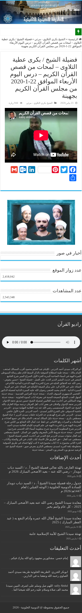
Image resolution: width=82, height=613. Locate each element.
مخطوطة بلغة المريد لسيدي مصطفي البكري (59, 446)
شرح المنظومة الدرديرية (62, 429)
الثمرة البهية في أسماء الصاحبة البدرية (62, 376)
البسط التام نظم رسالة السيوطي (17, 372)
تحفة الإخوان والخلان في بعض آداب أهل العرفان (49, 404)
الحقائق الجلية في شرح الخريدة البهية (48, 383)
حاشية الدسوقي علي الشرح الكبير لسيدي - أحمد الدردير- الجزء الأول (47, 411)
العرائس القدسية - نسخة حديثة (17, 394)
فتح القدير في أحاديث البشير (36, 436)
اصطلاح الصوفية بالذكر (45, 372)
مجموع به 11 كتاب (60, 443)
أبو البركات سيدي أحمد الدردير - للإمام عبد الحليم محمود (53, 369)
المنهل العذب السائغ (71, 397)
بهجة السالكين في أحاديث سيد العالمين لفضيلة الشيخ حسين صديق (48, 401)
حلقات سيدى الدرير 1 (24, 415)
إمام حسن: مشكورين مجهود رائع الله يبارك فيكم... (38, 558)
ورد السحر (62, 450)
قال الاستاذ (43, 439)
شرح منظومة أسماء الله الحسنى (33, 429)
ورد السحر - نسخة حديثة (44, 450)
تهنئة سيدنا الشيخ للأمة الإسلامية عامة (55, 534)
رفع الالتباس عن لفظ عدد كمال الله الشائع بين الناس (35, 422)
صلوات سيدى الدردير (61, 436)
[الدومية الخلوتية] (41, 12)
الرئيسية (73, 39)
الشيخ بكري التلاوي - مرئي (50, 39)
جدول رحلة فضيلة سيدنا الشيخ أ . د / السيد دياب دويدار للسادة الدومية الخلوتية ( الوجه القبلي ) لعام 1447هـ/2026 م (44, 487)
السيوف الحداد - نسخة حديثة (47, 394)
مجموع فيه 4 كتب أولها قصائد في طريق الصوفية (27, 443)
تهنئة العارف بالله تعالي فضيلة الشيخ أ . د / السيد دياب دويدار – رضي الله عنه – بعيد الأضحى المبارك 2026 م (44, 469)
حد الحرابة (41, 415)
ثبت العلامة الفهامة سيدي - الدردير (21, 408)
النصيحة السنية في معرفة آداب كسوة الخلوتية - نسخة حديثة (31, 397)
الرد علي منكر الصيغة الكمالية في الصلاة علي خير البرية (32, 386)
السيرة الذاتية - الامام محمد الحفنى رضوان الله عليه (55, 390)
